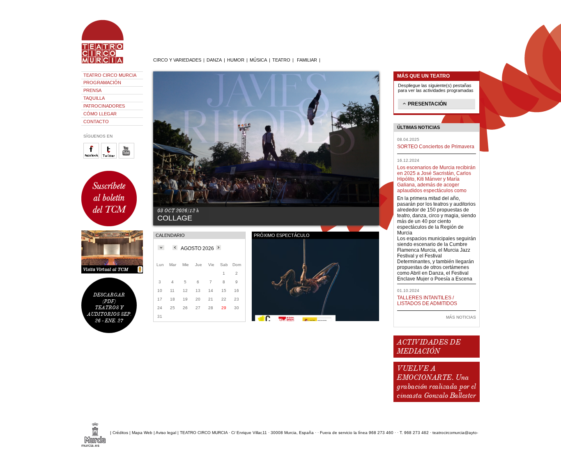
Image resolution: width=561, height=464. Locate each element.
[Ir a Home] (108, 63)
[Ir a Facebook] (92, 157)
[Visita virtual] (112, 251)
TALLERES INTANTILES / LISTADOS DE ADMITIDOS (427, 300)
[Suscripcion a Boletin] (112, 198)
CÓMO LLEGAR (100, 113)
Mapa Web (142, 432)
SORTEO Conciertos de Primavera (435, 146)
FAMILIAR (307, 59)
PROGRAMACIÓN (102, 82)
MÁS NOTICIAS (461, 317)
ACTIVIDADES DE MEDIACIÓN (428, 347)
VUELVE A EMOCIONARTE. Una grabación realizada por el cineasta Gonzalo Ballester (436, 382)
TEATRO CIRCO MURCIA (109, 75)
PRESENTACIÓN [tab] (427, 104)
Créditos (120, 432)
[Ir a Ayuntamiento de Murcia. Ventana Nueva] (95, 432)
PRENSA (92, 90)
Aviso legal (166, 432)
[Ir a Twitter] (110, 157)
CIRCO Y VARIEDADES (177, 59)
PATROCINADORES (104, 105)
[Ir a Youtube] (127, 157)
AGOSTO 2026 (197, 248)
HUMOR (235, 59)
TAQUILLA (94, 98)
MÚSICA (258, 59)
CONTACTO (96, 121)
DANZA (214, 59)
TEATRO (281, 59)
